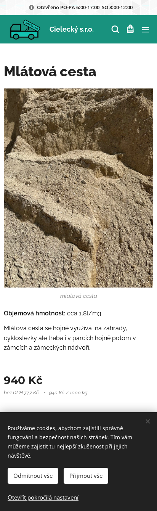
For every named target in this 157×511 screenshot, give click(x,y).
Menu (145, 29)
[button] (114, 29)
